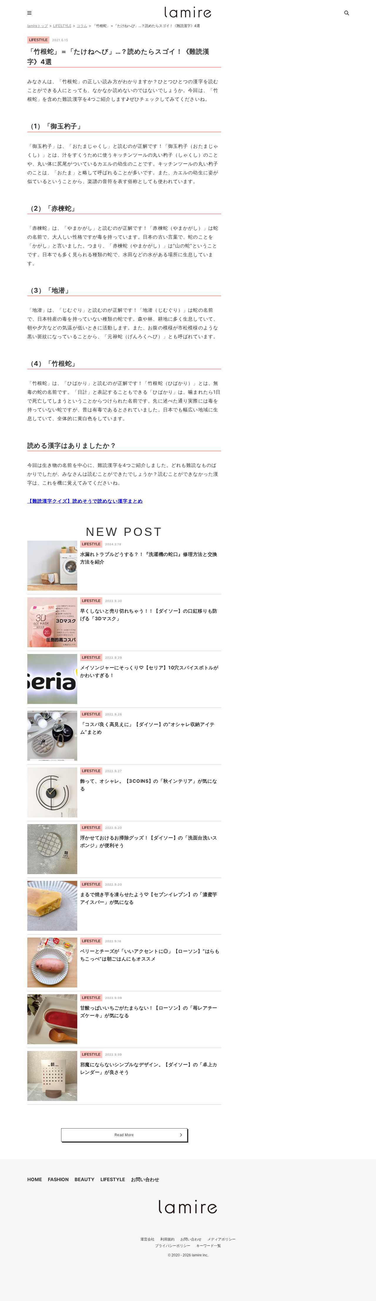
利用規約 (167, 1239)
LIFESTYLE (62, 26)
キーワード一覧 (208, 1245)
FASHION (58, 1179)
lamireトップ (37, 26)
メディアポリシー (221, 1239)
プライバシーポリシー (172, 1245)
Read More (124, 1135)
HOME (34, 1179)
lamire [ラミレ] (188, 12)
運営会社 (147, 1239)
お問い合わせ (145, 1179)
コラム (82, 26)
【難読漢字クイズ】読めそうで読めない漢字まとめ (85, 501)
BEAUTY (85, 1179)
